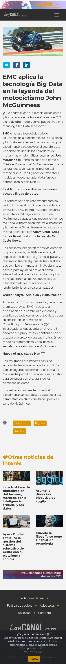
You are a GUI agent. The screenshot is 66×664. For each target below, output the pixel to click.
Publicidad (23, 613)
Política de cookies (19, 605)
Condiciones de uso (30, 598)
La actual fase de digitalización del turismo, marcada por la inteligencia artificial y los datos (16, 498)
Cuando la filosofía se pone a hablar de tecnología (49, 538)
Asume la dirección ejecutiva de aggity (46, 496)
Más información (33, 652)
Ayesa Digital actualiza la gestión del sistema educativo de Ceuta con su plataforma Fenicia (13, 547)
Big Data (40, 423)
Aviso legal (47, 605)
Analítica (19, 431)
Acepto (34, 658)
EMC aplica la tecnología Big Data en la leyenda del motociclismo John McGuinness (33, 91)
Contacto (44, 613)
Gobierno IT (22, 423)
